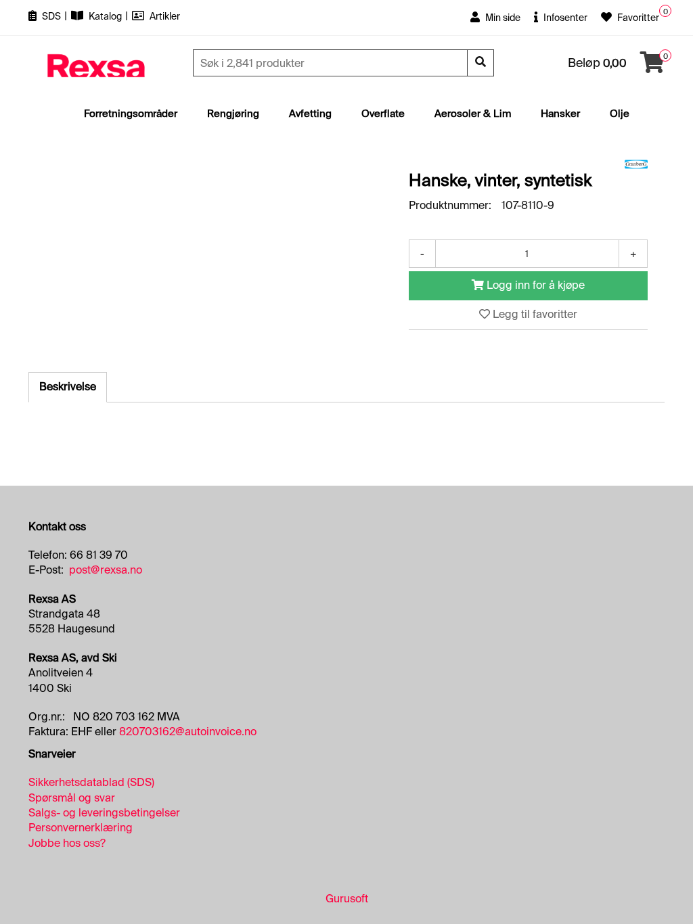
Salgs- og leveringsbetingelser (104, 813)
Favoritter (637, 17)
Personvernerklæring (80, 828)
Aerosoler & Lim (472, 113)
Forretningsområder (130, 113)
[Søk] (480, 62)
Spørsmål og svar (71, 798)
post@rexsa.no (105, 570)
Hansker (560, 113)
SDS (51, 16)
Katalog (105, 16)
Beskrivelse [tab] (67, 386)
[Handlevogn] (652, 67)
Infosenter (564, 17)
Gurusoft (347, 899)
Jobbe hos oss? (67, 843)
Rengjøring (233, 113)
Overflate (383, 113)
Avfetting (310, 113)
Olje (619, 113)
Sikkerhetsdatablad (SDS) (91, 782)
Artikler (164, 16)
